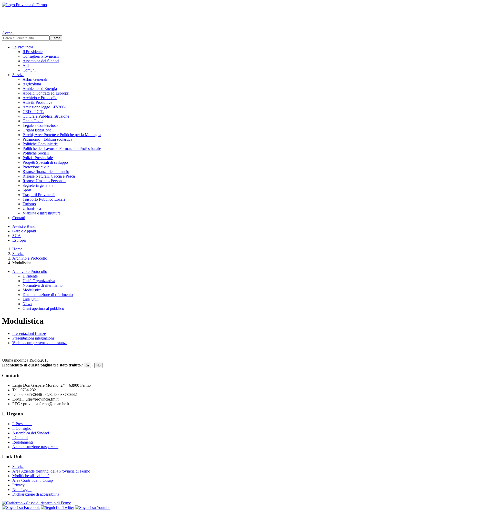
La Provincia (22, 47)
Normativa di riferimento (43, 285)
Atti (26, 65)
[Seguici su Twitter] (57, 507)
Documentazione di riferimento (48, 294)
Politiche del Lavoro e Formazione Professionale (62, 148)
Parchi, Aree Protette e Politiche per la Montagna (62, 134)
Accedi (8, 33)
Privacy (18, 485)
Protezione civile (36, 167)
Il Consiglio (21, 428)
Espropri (19, 240)
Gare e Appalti (24, 231)
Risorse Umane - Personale (44, 181)
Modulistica (32, 290)
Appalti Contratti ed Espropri (46, 93)
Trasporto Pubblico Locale (44, 199)
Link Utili (30, 299)
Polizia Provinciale (38, 158)
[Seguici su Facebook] (21, 507)
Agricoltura (32, 84)
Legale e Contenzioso (40, 125)
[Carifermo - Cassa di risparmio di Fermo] (246, 503)
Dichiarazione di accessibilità (35, 494)
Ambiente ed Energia (40, 88)
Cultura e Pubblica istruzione (46, 116)
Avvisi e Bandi (24, 226)
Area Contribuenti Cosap (32, 480)
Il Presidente (33, 51)
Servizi (18, 75)
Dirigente (30, 276)
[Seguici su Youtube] (92, 507)
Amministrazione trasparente (35, 447)
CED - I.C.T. (33, 111)
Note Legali (22, 489)
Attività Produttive (37, 102)
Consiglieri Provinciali (41, 56)
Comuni (29, 70)
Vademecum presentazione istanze (39, 343)
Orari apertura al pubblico (43, 308)
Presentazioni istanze (29, 333)
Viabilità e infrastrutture (41, 213)
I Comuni (20, 437)
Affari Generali (35, 79)
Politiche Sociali (36, 153)
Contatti (18, 218)
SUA (16, 235)
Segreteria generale (38, 185)
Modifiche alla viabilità (30, 476)
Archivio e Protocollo (40, 98)
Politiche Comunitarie (40, 144)
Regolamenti (22, 442)
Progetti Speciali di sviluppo (45, 162)
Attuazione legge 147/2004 (44, 107)
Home (17, 249)
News (27, 304)
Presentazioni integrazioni (33, 338)
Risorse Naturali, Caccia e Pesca (49, 176)
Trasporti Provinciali (39, 194)
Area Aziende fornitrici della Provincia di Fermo (51, 471)
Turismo (29, 204)
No (98, 365)
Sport (27, 190)
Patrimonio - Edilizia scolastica (47, 139)
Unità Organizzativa (39, 281)
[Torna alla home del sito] (246, 15)
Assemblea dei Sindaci (41, 61)
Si (87, 365)
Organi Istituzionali (38, 130)
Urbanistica (32, 208)
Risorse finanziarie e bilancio (46, 171)
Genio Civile (33, 121)
